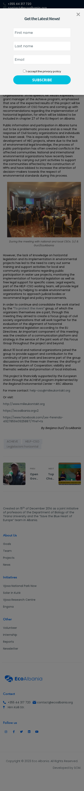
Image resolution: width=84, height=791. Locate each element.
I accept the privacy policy (43, 71)
